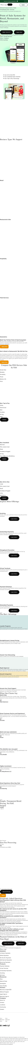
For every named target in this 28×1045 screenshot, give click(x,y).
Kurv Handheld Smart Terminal (12, 76)
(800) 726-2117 (6, 32)
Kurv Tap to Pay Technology (12, 78)
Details (4, 419)
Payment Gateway (4, 966)
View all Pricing (6, 891)
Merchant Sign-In (4, 996)
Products (6, 7)
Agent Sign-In (3, 994)
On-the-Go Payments (5, 957)
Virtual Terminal (4, 968)
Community (3, 1007)
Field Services (4, 297)
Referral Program (4, 992)
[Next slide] (1, 612)
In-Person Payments (5, 953)
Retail (1, 180)
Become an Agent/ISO (5, 989)
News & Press (3, 981)
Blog (1, 979)
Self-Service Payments (6, 960)
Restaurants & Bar (5, 219)
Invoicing (2, 973)
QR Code (2, 975)
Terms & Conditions (8, 1044)
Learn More (14, 518)
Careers (2, 1009)
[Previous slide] (0, 612)
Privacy (1, 1044)
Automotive (3, 337)
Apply (23, 4)
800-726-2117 (21, 1)
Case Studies (3, 985)
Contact (2, 1002)
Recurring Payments (5, 962)
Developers (3, 983)
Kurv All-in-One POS (10, 75)
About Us (2, 1000)
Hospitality (3, 258)
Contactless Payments (5, 970)
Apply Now (19, 32)
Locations (2, 1004)
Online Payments (4, 955)
